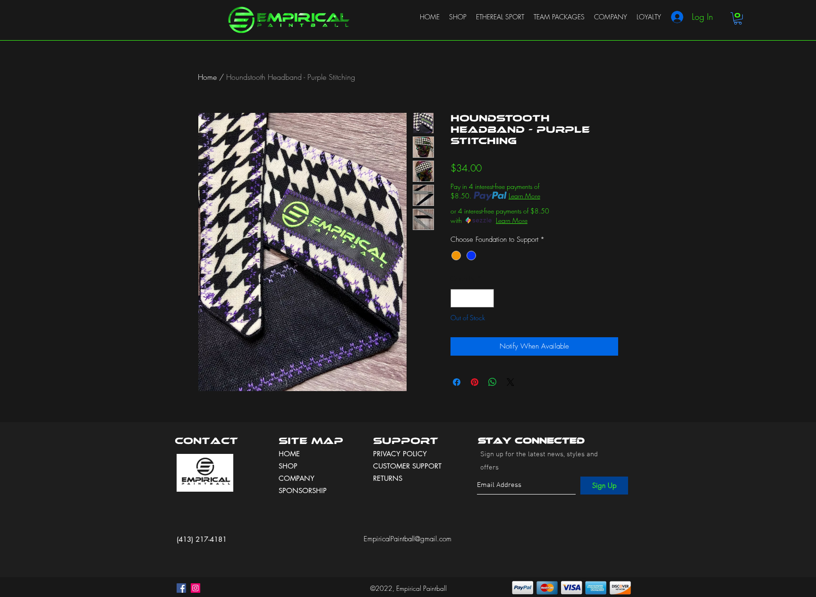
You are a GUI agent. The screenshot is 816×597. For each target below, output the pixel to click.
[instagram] (195, 588)
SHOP (288, 465)
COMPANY (296, 478)
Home (207, 77)
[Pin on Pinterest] (474, 382)
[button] (738, 18)
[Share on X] (510, 382)
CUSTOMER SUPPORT (407, 465)
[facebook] (181, 588)
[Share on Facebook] (456, 382)
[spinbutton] (472, 298)
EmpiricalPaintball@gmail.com (407, 539)
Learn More (524, 195)
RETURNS (387, 478)
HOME (289, 453)
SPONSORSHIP (303, 490)
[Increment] (486, 298)
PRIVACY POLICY (401, 453)
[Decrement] (458, 298)
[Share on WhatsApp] (492, 382)
